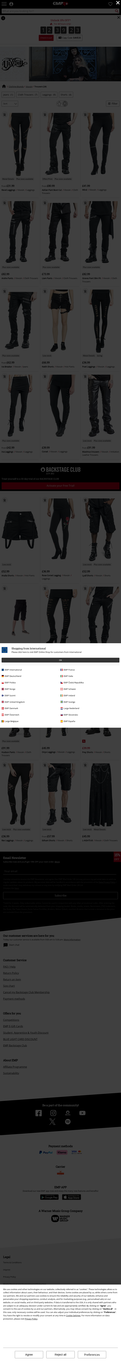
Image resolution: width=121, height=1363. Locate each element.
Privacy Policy (31, 1318)
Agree (29, 1354)
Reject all (60, 1354)
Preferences (92, 1355)
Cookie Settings (73, 1315)
